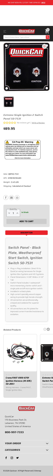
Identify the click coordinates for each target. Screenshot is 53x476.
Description (26, 232)
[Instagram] (12, 458)
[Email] (11, 197)
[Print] (17, 197)
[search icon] (47, 37)
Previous (44, 329)
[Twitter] (17, 458)
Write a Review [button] (38, 123)
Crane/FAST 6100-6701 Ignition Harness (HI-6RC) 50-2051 (19, 381)
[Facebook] (5, 197)
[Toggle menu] (6, 31)
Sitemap (37, 470)
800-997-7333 (14, 432)
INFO (43, 2)
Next (48, 329)
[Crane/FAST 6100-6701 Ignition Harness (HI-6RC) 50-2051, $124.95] (20, 353)
